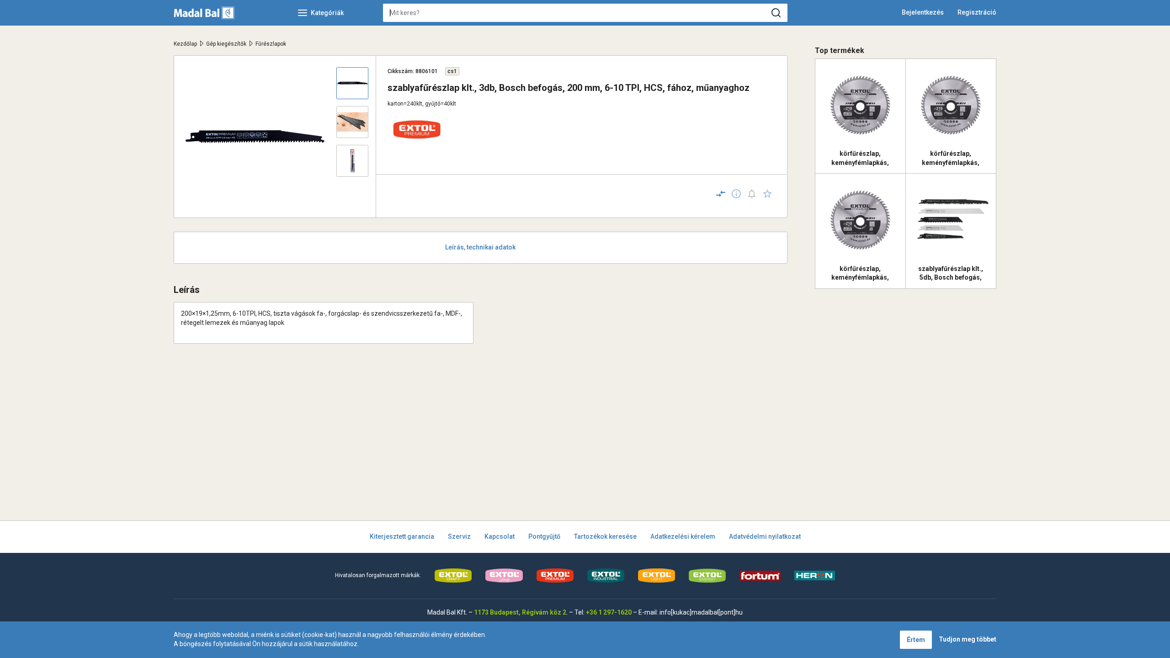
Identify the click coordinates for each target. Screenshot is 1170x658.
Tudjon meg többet (967, 639)
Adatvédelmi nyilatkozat (765, 536)
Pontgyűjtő (544, 536)
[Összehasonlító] (720, 193)
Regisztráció (976, 12)
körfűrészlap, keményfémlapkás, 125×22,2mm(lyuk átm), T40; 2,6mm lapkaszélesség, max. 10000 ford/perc (860, 158)
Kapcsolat (499, 536)
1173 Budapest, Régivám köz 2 (520, 612)
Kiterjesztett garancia (402, 536)
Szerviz (459, 536)
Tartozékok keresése (605, 536)
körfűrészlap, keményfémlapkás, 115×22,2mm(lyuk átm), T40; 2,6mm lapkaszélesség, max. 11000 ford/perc (950, 158)
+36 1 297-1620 (609, 612)
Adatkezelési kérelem (682, 536)
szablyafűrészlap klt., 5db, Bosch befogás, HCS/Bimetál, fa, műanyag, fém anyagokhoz (950, 273)
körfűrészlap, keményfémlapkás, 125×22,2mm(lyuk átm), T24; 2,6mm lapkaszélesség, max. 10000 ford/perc (860, 273)
